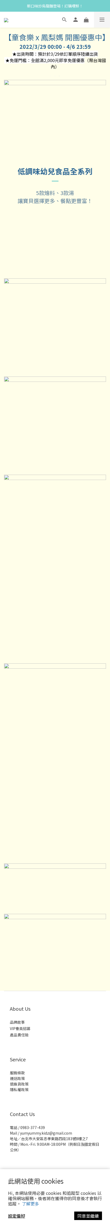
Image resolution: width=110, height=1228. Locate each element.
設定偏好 (16, 1216)
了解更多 (30, 1203)
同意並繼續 (88, 1216)
